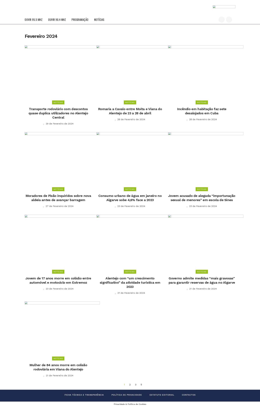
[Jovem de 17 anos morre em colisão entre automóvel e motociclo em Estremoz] (62, 243)
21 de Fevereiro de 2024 (131, 292)
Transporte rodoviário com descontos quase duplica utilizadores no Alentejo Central (58, 113)
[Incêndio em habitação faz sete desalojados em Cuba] (205, 73)
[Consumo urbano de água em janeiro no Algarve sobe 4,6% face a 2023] (134, 160)
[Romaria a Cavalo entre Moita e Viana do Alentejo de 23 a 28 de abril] (134, 73)
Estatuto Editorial (162, 395)
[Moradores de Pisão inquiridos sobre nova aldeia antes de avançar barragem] (62, 160)
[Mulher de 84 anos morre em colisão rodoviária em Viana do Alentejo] (62, 329)
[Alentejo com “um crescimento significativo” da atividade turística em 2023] (134, 243)
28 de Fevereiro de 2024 (131, 119)
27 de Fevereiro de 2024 (59, 206)
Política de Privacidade (126, 395)
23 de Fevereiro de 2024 (131, 206)
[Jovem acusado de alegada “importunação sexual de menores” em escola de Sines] (205, 160)
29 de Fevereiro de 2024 (59, 123)
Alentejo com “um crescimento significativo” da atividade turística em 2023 (130, 282)
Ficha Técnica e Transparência (84, 395)
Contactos (189, 395)
